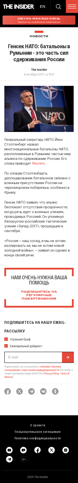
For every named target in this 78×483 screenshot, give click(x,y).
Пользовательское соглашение (38, 431)
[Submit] (67, 357)
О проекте (37, 425)
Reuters (38, 163)
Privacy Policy (51, 373)
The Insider (39, 69)
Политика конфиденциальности (38, 438)
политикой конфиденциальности (41, 369)
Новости (39, 36)
